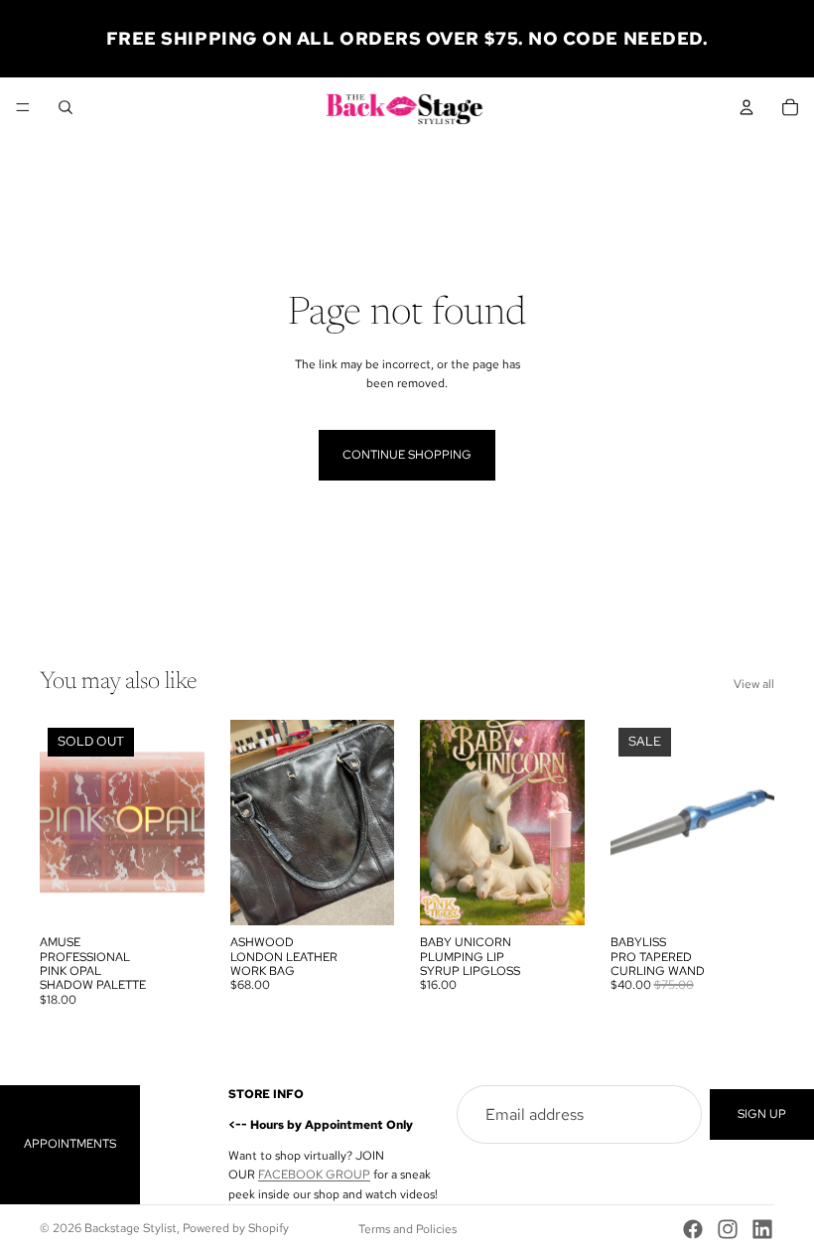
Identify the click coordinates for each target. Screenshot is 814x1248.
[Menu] (23, 107)
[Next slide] (372, 823)
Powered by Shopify (236, 1228)
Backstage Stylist (130, 1228)
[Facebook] (693, 1229)
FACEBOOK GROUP (314, 1174)
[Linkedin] (762, 1229)
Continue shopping (407, 455)
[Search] (65, 107)
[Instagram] (728, 1229)
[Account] (746, 107)
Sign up (762, 1114)
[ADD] (363, 894)
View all (754, 684)
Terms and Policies (407, 1229)
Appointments (70, 1144)
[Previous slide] (252, 823)
